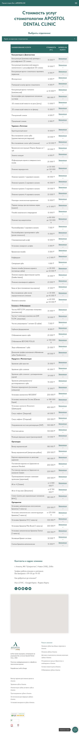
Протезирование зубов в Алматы (21, 693)
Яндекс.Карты (43, 583)
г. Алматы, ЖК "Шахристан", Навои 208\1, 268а (33, 566)
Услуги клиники (46, 642)
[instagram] (22, 588)
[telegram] (26, 588)
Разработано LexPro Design (19, 668)
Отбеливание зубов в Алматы (50, 670)
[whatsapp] (19, 588)
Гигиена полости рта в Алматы (51, 667)
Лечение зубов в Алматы (49, 652)
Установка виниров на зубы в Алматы (22, 702)
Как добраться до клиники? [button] (25, 578)
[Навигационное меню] (76, 3)
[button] (62, 59)
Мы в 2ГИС (19, 583)
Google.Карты (30, 583)
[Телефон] (16, 588)
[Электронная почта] (29, 588)
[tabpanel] (39, 297)
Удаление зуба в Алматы (18, 684)
